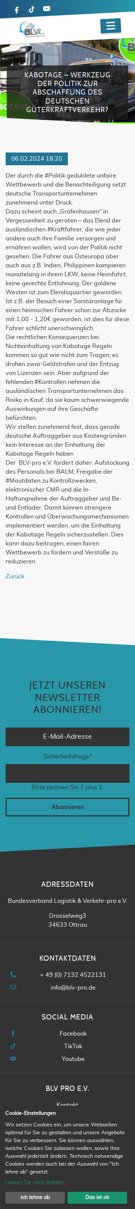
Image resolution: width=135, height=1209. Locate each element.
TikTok (73, 1046)
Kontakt (67, 1105)
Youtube (73, 1059)
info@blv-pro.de (73, 988)
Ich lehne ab (35, 1197)
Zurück (15, 576)
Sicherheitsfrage (68, 756)
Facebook (73, 1034)
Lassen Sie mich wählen (34, 1182)
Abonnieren (67, 807)
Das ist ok (97, 1197)
